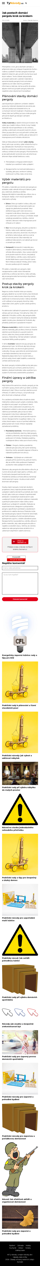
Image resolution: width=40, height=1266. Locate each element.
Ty (15, 3)
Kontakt (20, 1262)
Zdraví (20, 1248)
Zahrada (20, 1245)
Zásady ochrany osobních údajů (22, 1259)
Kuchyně (12, 1248)
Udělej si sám (20, 1250)
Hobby (28, 1245)
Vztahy (28, 1248)
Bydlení (12, 1245)
